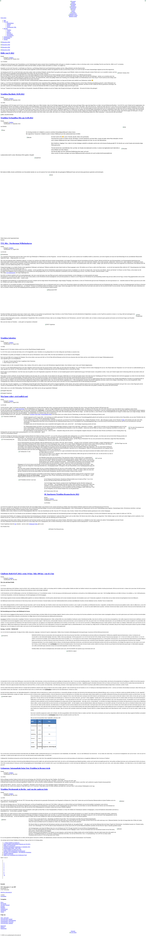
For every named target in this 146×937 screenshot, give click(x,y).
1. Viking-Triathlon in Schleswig (11, 842)
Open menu (3, 17)
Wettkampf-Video (33, 524)
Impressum (3, 925)
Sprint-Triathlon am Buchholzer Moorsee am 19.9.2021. (17, 844)
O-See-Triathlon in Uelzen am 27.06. (12, 849)
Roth (123, 419)
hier (15, 524)
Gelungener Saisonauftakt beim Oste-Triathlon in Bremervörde (25, 768)
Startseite (73, 931)
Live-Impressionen (10, 272)
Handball (73, 5)
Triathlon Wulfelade (8, 853)
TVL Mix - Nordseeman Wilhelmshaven (16, 243)
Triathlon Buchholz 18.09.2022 (12, 94)
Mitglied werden (73, 16)
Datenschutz (4, 928)
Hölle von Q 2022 (7, 53)
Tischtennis (73, 8)
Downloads (3, 903)
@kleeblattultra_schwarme (7, 921)
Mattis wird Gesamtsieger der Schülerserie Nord (15, 855)
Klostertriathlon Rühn (46, 414)
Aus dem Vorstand (5, 905)
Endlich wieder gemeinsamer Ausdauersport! (14, 851)
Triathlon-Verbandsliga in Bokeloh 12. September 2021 (17, 846)
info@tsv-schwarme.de (6, 892)
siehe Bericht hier (20, 409)
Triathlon (11, 57)
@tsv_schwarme (5, 917)
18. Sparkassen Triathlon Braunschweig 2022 (61, 494)
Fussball (3, 906)
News (2, 902)
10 (4, 875)
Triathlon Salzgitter (8, 338)
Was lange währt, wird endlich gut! (14, 396)
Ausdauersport (73, 13)
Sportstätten (3, 896)
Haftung (3, 927)
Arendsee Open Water (35, 414)
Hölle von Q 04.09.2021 (9, 845)
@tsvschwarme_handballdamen (8, 920)
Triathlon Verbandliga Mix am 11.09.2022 (17, 118)
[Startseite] (0, 0)
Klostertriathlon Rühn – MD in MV (12, 848)
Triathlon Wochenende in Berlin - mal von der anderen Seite (24, 789)
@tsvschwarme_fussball (6, 919)
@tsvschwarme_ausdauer (7, 923)
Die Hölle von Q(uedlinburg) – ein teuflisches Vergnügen (17, 852)
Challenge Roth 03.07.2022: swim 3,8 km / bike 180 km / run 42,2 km (27, 574)
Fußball (73, 2)
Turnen (73, 11)
